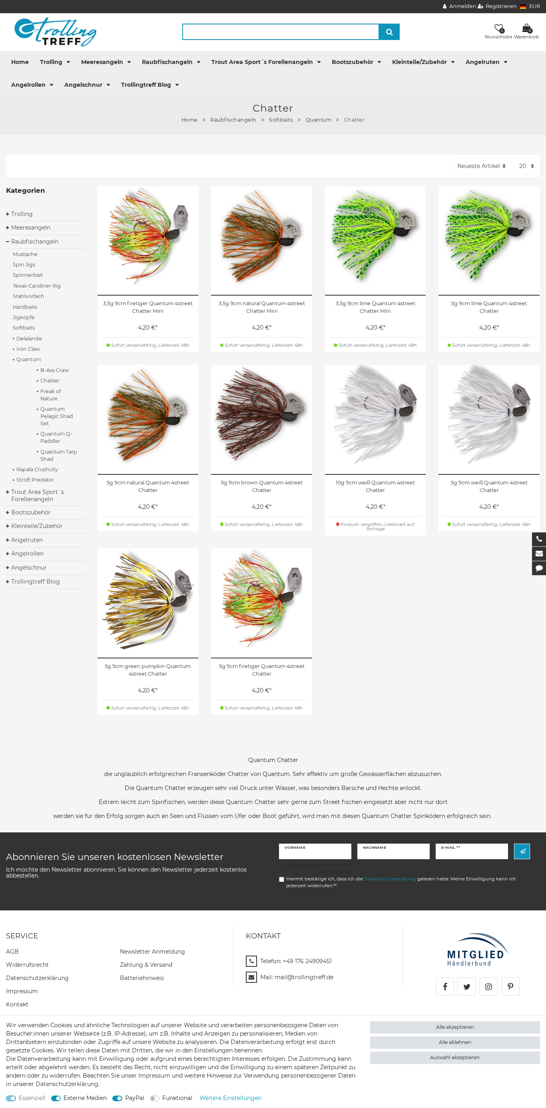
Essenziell (32, 1098)
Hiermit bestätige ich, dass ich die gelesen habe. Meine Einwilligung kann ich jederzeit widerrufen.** (401, 882)
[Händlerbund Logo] (478, 948)
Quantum (319, 120)
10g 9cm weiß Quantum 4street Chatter (375, 486)
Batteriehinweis (142, 978)
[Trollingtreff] (52, 31)
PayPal (134, 1098)
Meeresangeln (103, 62)
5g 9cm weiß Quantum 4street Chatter (489, 486)
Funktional (177, 1098)
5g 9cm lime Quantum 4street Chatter (489, 307)
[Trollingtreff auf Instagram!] (488, 986)
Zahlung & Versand (146, 964)
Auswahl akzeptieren (455, 1057)
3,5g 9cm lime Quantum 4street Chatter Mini (375, 307)
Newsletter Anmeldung (152, 951)
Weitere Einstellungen (230, 1098)
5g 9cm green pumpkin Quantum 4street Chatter (148, 670)
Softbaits (281, 120)
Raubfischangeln (168, 62)
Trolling (52, 62)
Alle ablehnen (455, 1042)
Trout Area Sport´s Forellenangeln (263, 62)
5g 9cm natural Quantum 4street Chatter (148, 486)
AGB (12, 951)
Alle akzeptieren (455, 1027)
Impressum (22, 991)
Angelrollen (29, 84)
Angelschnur (84, 84)
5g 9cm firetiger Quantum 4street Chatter (262, 670)
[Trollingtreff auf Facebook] (445, 986)
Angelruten (483, 62)
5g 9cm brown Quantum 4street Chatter (262, 486)
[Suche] (389, 32)
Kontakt (17, 1004)
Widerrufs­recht (27, 964)
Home (20, 62)
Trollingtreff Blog (147, 84)
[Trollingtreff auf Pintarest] (510, 986)
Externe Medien (85, 1098)
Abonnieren (522, 851)
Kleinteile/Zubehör (420, 62)
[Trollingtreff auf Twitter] (466, 986)
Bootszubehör (353, 62)
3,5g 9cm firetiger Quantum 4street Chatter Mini (148, 307)
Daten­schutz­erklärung (37, 978)
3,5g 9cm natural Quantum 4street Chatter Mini (262, 307)
